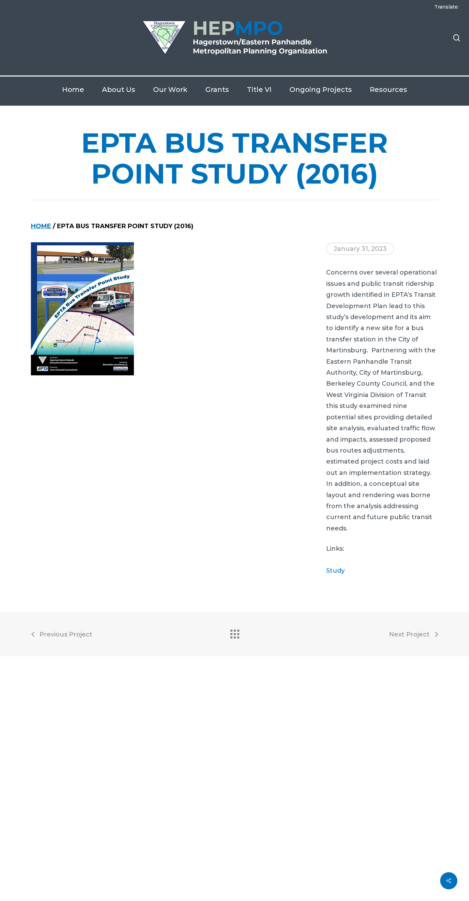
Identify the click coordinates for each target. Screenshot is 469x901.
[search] (457, 38)
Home (41, 226)
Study (335, 570)
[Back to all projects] (234, 632)
